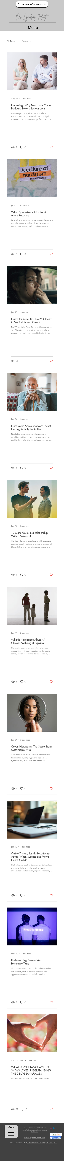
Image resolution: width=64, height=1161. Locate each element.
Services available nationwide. (34, 1125)
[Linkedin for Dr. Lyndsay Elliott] (54, 1128)
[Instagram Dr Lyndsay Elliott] (51, 1128)
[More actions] (52, 98)
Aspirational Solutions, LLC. (39, 1142)
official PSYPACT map (34, 1131)
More (25, 41)
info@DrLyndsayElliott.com (34, 1137)
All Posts (11, 41)
